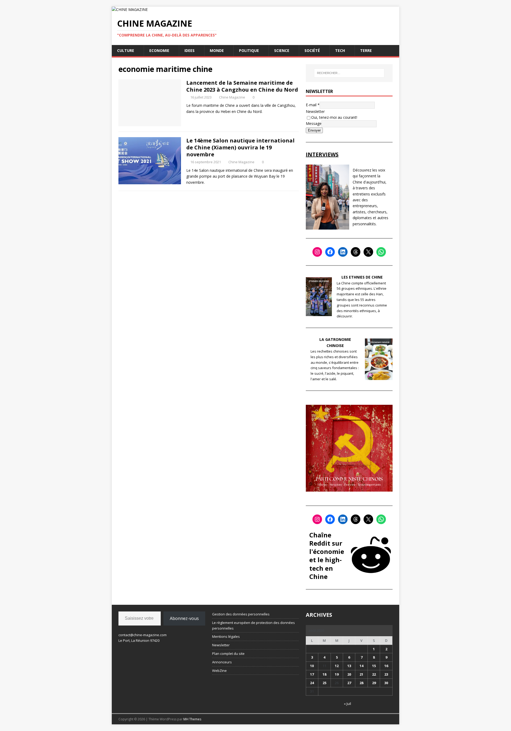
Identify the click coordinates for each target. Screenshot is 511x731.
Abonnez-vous (184, 618)
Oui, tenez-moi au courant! (334, 117)
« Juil (347, 703)
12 (337, 665)
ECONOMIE (159, 50)
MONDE (217, 50)
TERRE (366, 50)
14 (361, 665)
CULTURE (125, 50)
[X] (368, 252)
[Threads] (355, 252)
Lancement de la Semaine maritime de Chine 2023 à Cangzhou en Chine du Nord (242, 86)
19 (337, 674)
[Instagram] (317, 252)
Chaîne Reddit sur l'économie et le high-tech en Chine (326, 555)
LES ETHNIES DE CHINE (362, 277)
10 (312, 665)
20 (349, 674)
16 (386, 665)
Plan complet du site (228, 653)
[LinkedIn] (343, 252)
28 (361, 682)
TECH (340, 50)
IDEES (189, 50)
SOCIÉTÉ (312, 50)
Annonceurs (222, 662)
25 (324, 682)
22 (374, 674)
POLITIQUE (249, 50)
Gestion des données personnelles (241, 614)
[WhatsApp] (381, 252)
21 (361, 674)
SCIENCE (281, 50)
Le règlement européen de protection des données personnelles (253, 625)
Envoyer (314, 130)
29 (374, 682)
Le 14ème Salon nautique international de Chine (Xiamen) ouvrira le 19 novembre (240, 147)
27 (349, 682)
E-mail (313, 104)
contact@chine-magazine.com (142, 634)
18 (324, 674)
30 (386, 682)
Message (314, 123)
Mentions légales (226, 636)
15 (374, 665)
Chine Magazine (232, 97)
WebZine (219, 670)
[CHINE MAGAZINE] (130, 9)
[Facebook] (330, 252)
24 (312, 682)
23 (386, 674)
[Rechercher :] (349, 72)
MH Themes (192, 719)
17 (312, 674)
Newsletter (315, 111)
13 (349, 665)
